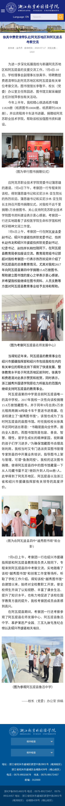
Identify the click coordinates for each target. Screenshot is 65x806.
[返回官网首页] (32, 8)
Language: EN (21, 16)
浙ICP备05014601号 (15, 791)
